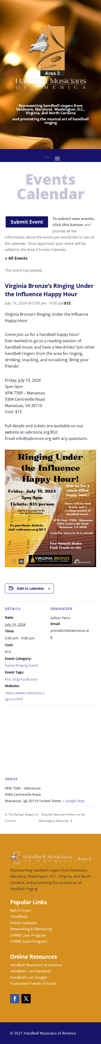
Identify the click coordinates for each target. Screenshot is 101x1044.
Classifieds (19, 916)
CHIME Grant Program (28, 941)
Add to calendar (30, 588)
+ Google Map (73, 800)
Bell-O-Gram (20, 910)
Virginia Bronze (25, 679)
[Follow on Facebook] (14, 998)
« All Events (16, 258)
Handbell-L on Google (28, 977)
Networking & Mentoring (31, 928)
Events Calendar (23, 922)
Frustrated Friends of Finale (33, 983)
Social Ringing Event (21, 665)
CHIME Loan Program (28, 935)
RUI (8, 679)
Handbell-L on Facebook (30, 970)
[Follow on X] (26, 998)
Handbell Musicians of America (36, 964)
